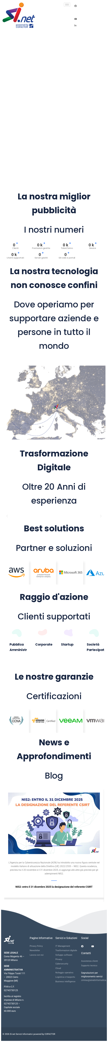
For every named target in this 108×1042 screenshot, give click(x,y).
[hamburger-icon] (67, 5)
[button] (7, 516)
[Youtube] (89, 19)
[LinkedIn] (89, 25)
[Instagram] (89, 32)
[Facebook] (89, 6)
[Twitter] (89, 12)
